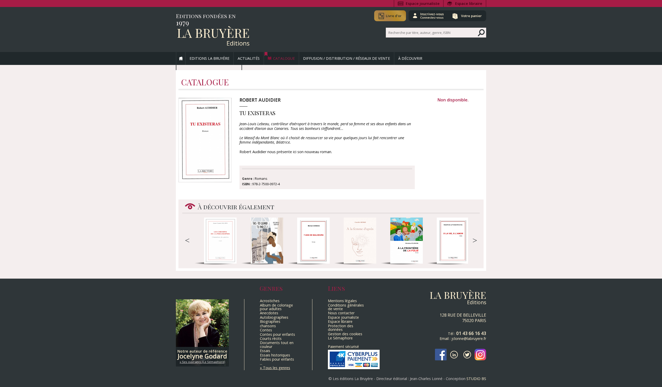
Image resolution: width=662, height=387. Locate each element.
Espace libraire (468, 3)
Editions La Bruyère (209, 58)
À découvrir (410, 58)
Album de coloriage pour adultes (276, 307)
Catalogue (284, 58)
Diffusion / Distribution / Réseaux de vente (346, 58)
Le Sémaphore (340, 338)
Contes (266, 330)
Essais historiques (275, 355)
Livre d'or (394, 15)
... (261, 363)
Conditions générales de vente (346, 307)
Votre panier (471, 15)
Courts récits (271, 338)
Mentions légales (342, 300)
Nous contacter (341, 312)
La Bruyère (213, 32)
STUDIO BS (476, 378)
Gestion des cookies (345, 333)
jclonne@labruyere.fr (469, 338)
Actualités (249, 58)
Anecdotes (269, 312)
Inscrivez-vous (432, 15)
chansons (268, 325)
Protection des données (340, 327)
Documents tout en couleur (277, 344)
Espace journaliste (423, 3)
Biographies (270, 321)
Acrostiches (270, 300)
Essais (265, 350)
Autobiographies (274, 317)
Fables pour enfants (277, 359)
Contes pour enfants (277, 334)
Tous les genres (276, 367)
